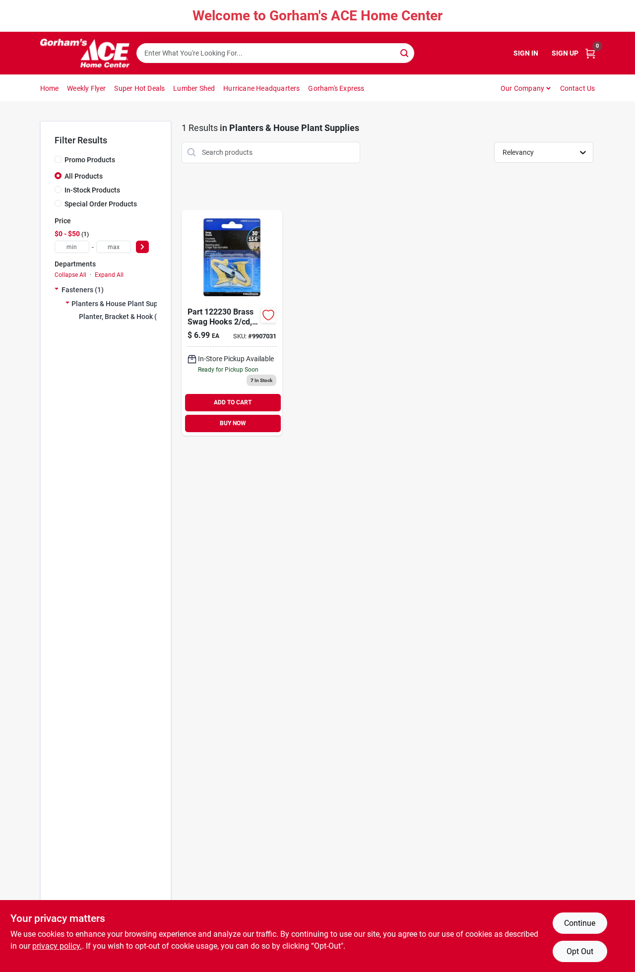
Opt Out (580, 951)
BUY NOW (233, 423)
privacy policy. (57, 946)
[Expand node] (57, 290)
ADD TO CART (233, 402)
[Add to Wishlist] (268, 315)
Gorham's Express (336, 88)
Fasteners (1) (83, 290)
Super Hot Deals (139, 88)
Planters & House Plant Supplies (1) (127, 304)
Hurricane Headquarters (261, 88)
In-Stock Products (92, 190)
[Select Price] (142, 247)
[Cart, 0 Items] (590, 53)
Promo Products (89, 159)
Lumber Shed (194, 88)
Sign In (525, 53)
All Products (83, 176)
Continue (579, 923)
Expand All (109, 274)
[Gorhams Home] (84, 53)
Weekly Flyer (86, 88)
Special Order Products (100, 203)
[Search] (405, 52)
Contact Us (577, 88)
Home (49, 88)
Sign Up (565, 53)
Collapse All (70, 274)
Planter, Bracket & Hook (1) (121, 317)
